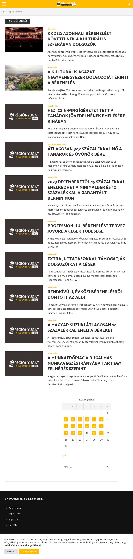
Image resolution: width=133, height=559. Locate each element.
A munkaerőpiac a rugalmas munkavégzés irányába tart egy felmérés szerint (84, 363)
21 (94, 433)
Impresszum (15, 513)
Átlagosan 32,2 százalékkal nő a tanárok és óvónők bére (85, 151)
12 (80, 426)
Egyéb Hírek (53, 106)
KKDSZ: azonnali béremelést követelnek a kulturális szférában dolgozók (79, 39)
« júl (64, 455)
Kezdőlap (7, 11)
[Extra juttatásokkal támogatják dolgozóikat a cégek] (24, 264)
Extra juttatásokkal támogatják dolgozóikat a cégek (86, 261)
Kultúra (51, 29)
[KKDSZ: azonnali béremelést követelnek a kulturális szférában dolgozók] (24, 39)
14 (94, 426)
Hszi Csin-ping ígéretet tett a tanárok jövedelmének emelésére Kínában (86, 116)
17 (66, 433)
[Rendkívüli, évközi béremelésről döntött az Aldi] (24, 297)
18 (73, 433)
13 (87, 426)
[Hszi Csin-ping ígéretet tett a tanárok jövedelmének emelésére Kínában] (24, 116)
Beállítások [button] (11, 551)
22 (101, 433)
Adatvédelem (15, 507)
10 (66, 426)
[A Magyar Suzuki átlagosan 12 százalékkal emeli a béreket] (24, 330)
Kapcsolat (13, 519)
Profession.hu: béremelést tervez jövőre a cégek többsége (86, 228)
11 (73, 426)
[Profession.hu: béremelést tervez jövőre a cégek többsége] (24, 231)
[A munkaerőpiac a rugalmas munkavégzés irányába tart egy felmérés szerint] (24, 363)
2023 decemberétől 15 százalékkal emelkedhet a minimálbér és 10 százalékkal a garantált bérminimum (86, 190)
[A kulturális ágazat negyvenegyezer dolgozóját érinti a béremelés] (24, 77)
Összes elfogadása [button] (29, 551)
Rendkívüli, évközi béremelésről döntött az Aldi (85, 294)
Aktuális (52, 144)
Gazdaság (52, 67)
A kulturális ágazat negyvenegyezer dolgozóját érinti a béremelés (88, 77)
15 (101, 426)
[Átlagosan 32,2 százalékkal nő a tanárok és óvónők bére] (24, 154)
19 (80, 433)
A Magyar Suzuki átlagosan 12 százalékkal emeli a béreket (82, 327)
